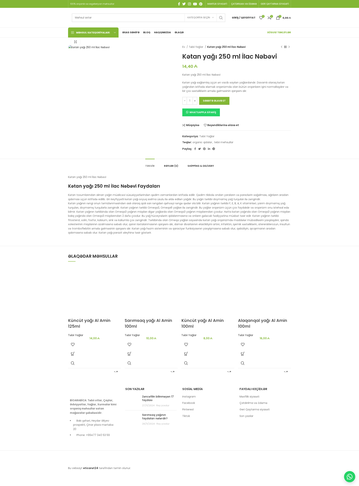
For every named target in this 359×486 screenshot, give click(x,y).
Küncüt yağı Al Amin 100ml (202, 323)
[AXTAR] (221, 17)
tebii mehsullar (223, 142)
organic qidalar (202, 142)
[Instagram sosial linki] (189, 4)
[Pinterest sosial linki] (200, 4)
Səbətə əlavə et (214, 101)
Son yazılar (246, 416)
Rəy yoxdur (162, 405)
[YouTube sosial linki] (195, 4)
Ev (184, 47)
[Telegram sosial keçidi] (213, 148)
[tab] (150, 164)
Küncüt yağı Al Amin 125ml (89, 323)
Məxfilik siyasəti (249, 396)
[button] (72, 353)
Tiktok (186, 416)
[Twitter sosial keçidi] (184, 4)
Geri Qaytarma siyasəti (255, 409)
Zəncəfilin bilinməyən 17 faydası (158, 398)
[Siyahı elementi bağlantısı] (94, 430)
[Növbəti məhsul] (289, 47)
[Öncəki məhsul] (281, 47)
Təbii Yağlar (196, 47)
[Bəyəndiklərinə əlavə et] (72, 344)
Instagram (189, 396)
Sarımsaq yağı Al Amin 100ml (148, 323)
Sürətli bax (72, 363)
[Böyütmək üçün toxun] (75, 41)
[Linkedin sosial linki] (209, 148)
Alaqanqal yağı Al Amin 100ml (262, 323)
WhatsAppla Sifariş (202, 112)
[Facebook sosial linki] (179, 4)
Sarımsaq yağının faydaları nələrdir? (155, 416)
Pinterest (188, 409)
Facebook (188, 403)
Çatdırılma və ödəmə (253, 403)
